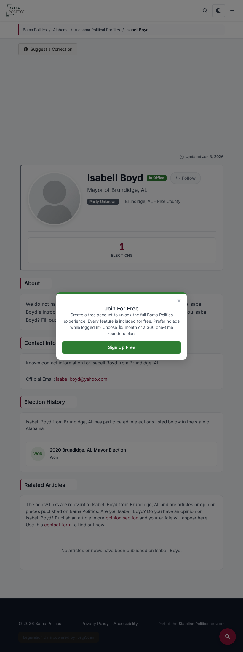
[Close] (179, 300)
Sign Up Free (121, 347)
